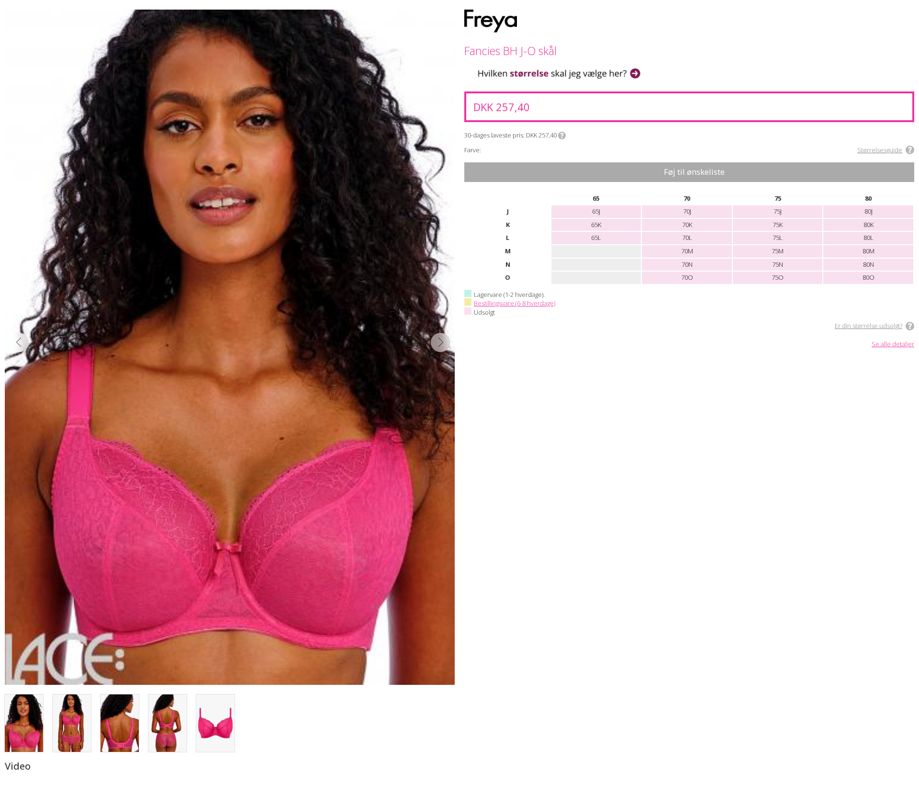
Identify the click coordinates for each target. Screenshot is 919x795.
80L (868, 237)
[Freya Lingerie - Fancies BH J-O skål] (230, 347)
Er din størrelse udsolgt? (868, 325)
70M (687, 251)
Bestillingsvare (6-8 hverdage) (514, 303)
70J (687, 211)
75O (778, 277)
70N (687, 264)
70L (687, 237)
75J (777, 211)
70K (687, 224)
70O (687, 277)
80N (868, 264)
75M (778, 251)
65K (596, 224)
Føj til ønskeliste (694, 171)
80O (868, 277)
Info (562, 135)
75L (778, 237)
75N (777, 264)
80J (868, 211)
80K (868, 224)
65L (596, 237)
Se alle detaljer (893, 344)
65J (596, 211)
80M (868, 251)
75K (778, 224)
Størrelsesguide (879, 150)
